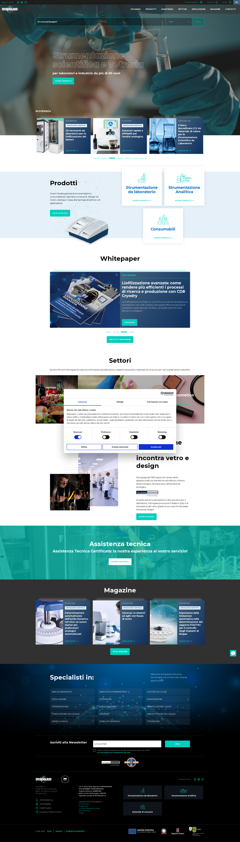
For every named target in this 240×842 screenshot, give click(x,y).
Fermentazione (60, 706)
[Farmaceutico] (183, 399)
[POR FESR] (194, 831)
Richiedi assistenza (120, 562)
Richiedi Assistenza (192, 2)
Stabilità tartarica (110, 721)
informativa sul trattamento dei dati (115, 752)
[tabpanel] (64, 135)
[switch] (106, 437)
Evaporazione (154, 699)
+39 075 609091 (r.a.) (46, 800)
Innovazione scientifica (76, 125)
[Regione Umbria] (175, 831)
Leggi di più (71, 151)
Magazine (215, 9)
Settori (182, 9)
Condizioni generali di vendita (89, 808)
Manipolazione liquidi (159, 706)
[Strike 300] (131, 762)
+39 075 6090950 (45, 804)
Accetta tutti (156, 447)
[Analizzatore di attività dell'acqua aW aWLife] (162, 136)
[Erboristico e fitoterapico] (57, 399)
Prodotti (151, 9)
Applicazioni (198, 9)
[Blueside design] (111, 763)
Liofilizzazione (108, 706)
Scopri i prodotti (63, 81)
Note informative (85, 811)
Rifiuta (84, 447)
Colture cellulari (157, 692)
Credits (81, 813)
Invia (177, 744)
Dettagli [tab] (120, 402)
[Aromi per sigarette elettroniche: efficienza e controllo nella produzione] (85, 300)
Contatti (230, 9)
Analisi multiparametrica (113, 692)
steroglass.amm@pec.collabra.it (50, 812)
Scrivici (225, 2)
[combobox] (178, 22)
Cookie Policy (83, 806)
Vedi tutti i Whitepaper (120, 339)
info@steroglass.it (45, 808)
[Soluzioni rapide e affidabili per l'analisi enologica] (50, 136)
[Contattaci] (233, 653)
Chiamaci (210, 2)
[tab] (97, 158)
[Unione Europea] (142, 831)
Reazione (105, 714)
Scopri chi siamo (146, 517)
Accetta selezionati (120, 447)
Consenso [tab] (82, 402)
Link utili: (40, 831)
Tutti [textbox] (171, 22)
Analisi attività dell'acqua (161, 714)
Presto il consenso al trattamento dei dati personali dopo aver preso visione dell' (123, 751)
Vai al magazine (120, 652)
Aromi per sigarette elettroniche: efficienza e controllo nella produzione (154, 287)
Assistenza (167, 9)
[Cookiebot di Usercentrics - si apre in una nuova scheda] (163, 394)
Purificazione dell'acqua (65, 714)
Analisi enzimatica (62, 692)
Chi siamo (135, 9)
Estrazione (106, 699)
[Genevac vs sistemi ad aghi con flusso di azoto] (106, 622)
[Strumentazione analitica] (184, 186)
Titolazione (153, 721)
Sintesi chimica (60, 721)
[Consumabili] (163, 225)
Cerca (198, 22)
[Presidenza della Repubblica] (161, 831)
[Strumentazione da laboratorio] (142, 186)
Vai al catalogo (60, 213)
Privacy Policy (84, 804)
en (237, 2)
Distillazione (59, 699)
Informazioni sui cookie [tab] (157, 402)
